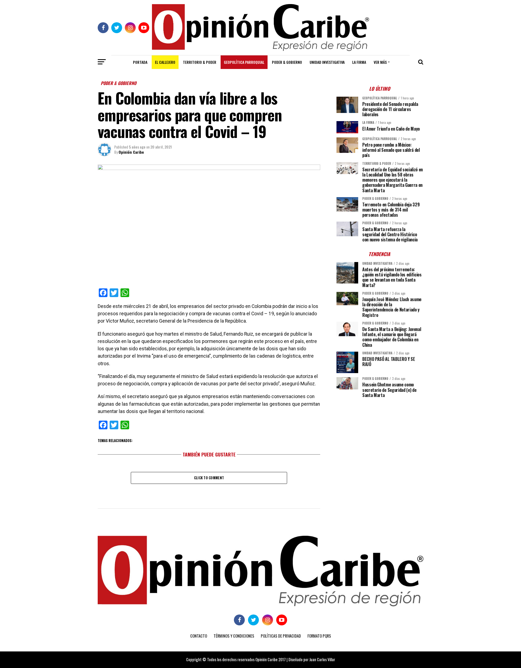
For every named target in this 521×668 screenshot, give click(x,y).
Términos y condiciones (234, 636)
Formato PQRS (319, 636)
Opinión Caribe (131, 152)
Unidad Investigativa (327, 62)
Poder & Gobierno (287, 62)
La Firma (359, 62)
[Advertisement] (379, 440)
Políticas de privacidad (281, 636)
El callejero (165, 62)
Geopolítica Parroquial (244, 62)
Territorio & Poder (199, 62)
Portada (140, 62)
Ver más (380, 62)
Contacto (198, 636)
